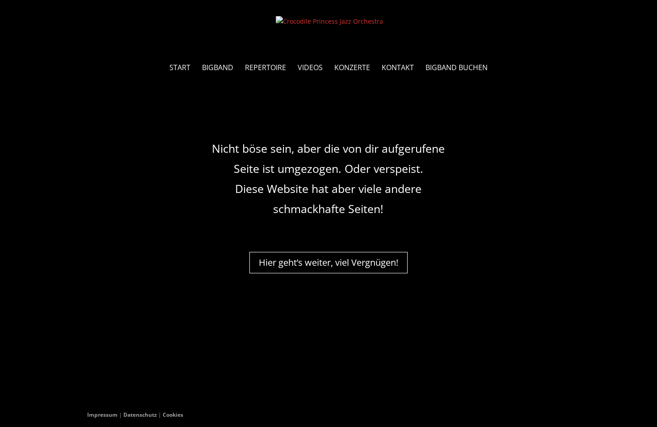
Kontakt (398, 68)
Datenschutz (140, 415)
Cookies (173, 415)
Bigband (217, 68)
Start (179, 68)
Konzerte (352, 68)
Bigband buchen (456, 68)
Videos (310, 68)
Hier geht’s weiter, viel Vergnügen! (328, 262)
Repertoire (265, 68)
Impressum (102, 415)
